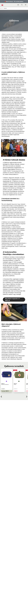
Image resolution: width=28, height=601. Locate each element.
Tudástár (5, 8)
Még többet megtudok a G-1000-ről (12, 299)
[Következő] (27, 396)
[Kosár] (18, 5)
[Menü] (25, 5)
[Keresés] (21, 5)
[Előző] (1, 396)
